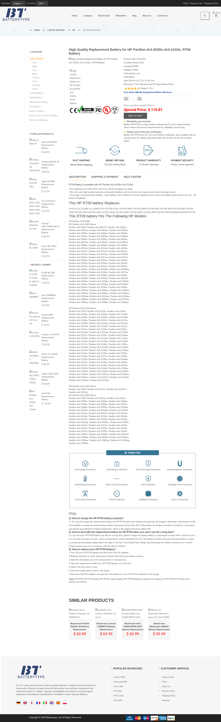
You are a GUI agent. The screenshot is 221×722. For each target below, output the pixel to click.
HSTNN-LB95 (94, 212)
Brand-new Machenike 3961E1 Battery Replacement (159, 626)
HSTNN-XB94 (149, 212)
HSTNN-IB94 (166, 208)
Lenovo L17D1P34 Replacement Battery (50, 337)
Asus (34, 70)
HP (73, 30)
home (74, 15)
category (87, 15)
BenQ (34, 74)
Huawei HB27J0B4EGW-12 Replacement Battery (50, 228)
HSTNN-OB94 (122, 212)
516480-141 (87, 208)
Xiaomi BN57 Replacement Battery (47, 318)
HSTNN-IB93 (153, 208)
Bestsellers (121, 15)
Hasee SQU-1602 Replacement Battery (49, 377)
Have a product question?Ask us (139, 105)
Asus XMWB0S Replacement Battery (48, 298)
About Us (147, 15)
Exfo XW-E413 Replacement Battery (48, 204)
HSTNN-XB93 (136, 212)
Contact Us (162, 15)
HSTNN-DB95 (139, 208)
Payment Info (196, 3)
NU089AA (175, 212)
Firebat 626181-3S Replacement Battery (50, 164)
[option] (75, 87)
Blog (134, 15)
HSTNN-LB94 (80, 212)
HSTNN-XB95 (163, 212)
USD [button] (41, 3)
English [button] (17, 3)
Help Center (132, 176)
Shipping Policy (211, 3)
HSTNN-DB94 (126, 208)
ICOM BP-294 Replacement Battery (48, 275)
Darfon (35, 89)
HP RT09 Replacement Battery (47, 396)
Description (77, 176)
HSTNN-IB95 (179, 208)
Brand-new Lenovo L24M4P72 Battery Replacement (106, 626)
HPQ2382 (141, 59)
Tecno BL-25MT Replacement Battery (49, 249)
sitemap (165, 700)
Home (37, 30)
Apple (34, 66)
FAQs (185, 3)
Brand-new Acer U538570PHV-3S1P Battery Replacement (132, 626)
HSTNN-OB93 (108, 212)
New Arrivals (104, 15)
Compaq (36, 85)
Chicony (35, 77)
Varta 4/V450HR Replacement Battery (49, 145)
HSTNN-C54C (112, 208)
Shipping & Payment (104, 176)
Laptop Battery (56, 30)
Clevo (34, 81)
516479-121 (74, 208)
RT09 (192, 212)
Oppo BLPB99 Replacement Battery (48, 184)
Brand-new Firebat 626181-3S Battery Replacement (79, 626)
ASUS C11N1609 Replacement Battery (49, 357)
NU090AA (184, 212)
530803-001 (99, 208)
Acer (34, 62)
